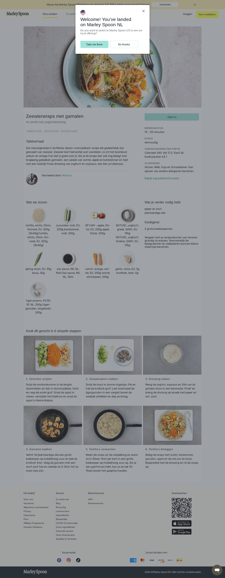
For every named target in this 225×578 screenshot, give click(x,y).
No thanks (124, 44)
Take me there (94, 44)
